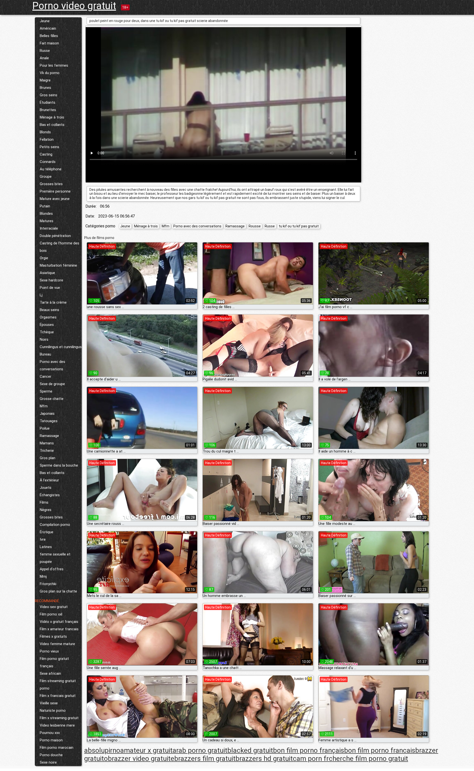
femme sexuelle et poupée (55, 558)
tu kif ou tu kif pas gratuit (299, 226)
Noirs (44, 339)
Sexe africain (50, 673)
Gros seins (48, 95)
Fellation (47, 139)
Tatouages (49, 421)
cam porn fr (311, 758)
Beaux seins (49, 310)
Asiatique (47, 273)
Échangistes (50, 495)
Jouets (45, 487)
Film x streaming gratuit (59, 718)
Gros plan (47, 458)
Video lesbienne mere (57, 725)
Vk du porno (49, 73)
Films (44, 502)
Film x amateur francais (59, 629)
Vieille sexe (49, 703)
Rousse (255, 226)
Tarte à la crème (53, 302)
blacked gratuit (250, 750)
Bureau (45, 354)
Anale (44, 58)
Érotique (46, 532)
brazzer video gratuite (141, 758)
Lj (41, 295)
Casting (46, 154)
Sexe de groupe (52, 384)
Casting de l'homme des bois (59, 247)
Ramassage (49, 436)
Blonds (45, 132)
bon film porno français (308, 750)
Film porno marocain (56, 747)
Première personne (55, 191)
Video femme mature (57, 644)
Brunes (45, 87)
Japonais (47, 413)
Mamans (47, 443)
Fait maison (49, 43)
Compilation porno (55, 524)
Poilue (45, 428)
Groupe (46, 176)
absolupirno (102, 750)
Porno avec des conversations (52, 365)
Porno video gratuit (74, 6)
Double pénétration (55, 236)
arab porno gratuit (200, 750)
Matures (46, 221)
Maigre (45, 80)
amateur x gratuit (146, 750)
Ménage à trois (52, 117)
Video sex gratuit (54, 607)
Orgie (44, 258)
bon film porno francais (379, 750)
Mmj (43, 576)
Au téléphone (50, 169)
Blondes (46, 213)
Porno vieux (49, 651)
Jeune (45, 21)
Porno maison (51, 740)
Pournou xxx (50, 733)
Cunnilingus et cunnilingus (61, 347)
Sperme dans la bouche (59, 465)
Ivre (43, 539)
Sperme (46, 391)
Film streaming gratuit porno (58, 685)
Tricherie (47, 450)
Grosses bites (51, 184)
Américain (48, 28)
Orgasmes (48, 317)
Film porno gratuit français (54, 662)
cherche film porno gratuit (368, 758)
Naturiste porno (53, 710)
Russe (45, 50)
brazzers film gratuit (205, 758)
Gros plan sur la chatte (58, 591)
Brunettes (48, 110)
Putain (45, 206)
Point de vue (50, 287)
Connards (48, 161)
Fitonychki (48, 584)
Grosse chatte (51, 398)
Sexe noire (48, 762)
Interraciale (49, 228)
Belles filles (49, 36)
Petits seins (49, 147)
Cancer (45, 376)
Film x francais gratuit (58, 695)
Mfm (44, 406)
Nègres (45, 510)
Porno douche (51, 755)
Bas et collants (52, 124)
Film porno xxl (51, 614)
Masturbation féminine (58, 265)
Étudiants (47, 102)
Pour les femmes (54, 65)
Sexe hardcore (51, 280)
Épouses (47, 324)
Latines (46, 547)
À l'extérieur (49, 480)
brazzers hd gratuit (264, 758)
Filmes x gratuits (53, 636)
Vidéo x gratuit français (59, 621)
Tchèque (47, 332)
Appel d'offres (51, 569)
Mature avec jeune (55, 199)
